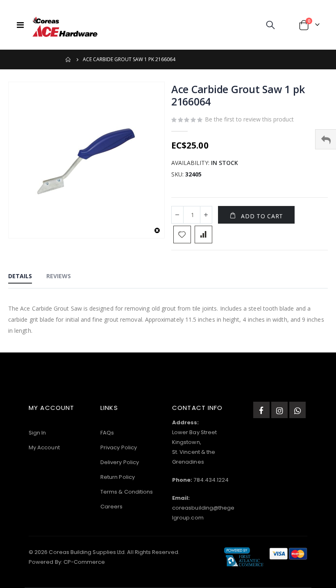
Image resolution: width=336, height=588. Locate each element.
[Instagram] (279, 410)
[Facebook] (261, 410)
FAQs (107, 433)
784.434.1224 (211, 480)
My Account (44, 447)
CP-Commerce (84, 562)
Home (68, 59)
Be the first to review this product (249, 119)
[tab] (20, 277)
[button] (157, 231)
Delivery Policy (119, 462)
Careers (111, 506)
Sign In (37, 433)
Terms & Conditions (126, 492)
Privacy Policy (118, 447)
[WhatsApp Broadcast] (297, 410)
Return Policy (117, 477)
